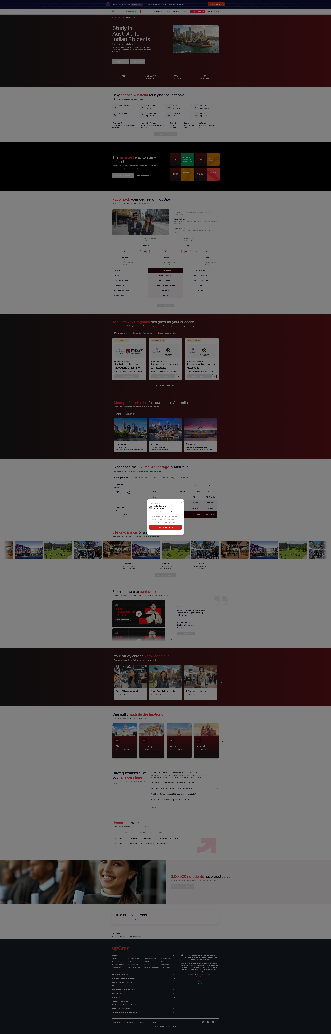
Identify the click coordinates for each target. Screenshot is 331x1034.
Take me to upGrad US (165, 527)
